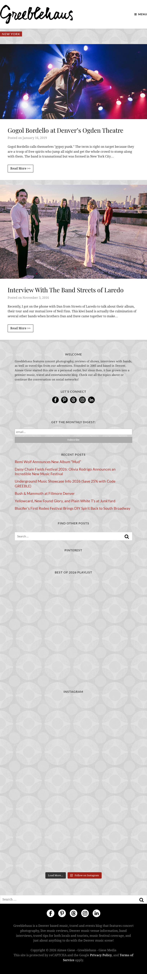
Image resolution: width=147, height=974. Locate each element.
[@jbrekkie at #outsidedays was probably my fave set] (103, 784)
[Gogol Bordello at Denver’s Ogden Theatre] (73, 81)
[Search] (126, 536)
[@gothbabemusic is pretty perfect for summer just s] (103, 749)
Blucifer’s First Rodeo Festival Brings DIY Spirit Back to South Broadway (72, 508)
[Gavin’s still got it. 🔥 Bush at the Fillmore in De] (43, 853)
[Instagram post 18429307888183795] (103, 715)
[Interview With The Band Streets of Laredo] (73, 232)
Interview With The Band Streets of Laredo (66, 290)
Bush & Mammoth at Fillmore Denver (45, 493)
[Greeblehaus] (36, 14)
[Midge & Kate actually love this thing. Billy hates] (43, 715)
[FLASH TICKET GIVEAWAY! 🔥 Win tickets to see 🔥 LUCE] (103, 818)
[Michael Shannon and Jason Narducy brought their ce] (43, 818)
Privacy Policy (101, 955)
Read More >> (20, 168)
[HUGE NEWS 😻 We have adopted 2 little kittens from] (43, 749)
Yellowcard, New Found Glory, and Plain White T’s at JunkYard (65, 501)
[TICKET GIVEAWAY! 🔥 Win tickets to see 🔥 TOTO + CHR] (43, 784)
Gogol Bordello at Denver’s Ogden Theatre (65, 130)
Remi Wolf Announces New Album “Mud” (48, 462)
